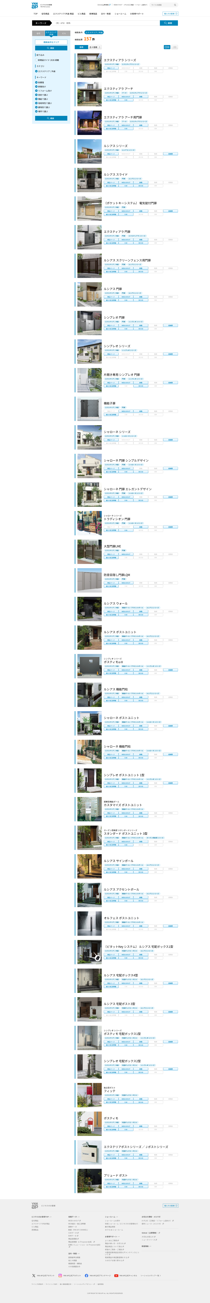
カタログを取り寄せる (113, 1260)
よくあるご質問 (111, 1240)
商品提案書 (72, 1239)
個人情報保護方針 (65, 1284)
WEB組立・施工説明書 (77, 1224)
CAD (125, 100)
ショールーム (120, 13)
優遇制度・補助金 (75, 1263)
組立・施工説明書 (111, 100)
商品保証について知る (113, 1246)
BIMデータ (72, 1236)
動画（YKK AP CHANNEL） (78, 1230)
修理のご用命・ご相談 (113, 1249)
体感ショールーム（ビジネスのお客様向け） (122, 1224)
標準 (81, 47)
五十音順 (93, 47)
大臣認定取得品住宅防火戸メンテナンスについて (122, 1253)
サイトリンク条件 (51, 1284)
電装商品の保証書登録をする (116, 1257)
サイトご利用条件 (37, 1284)
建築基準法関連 (74, 1257)
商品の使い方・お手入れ (114, 1243)
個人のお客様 (169, 13)
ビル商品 (81, 13)
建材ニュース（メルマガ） (152, 1224)
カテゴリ (40, 66)
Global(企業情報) (103, 5)
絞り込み (40, 54)
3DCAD (140, 186)
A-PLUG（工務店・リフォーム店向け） (157, 1221)
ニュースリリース (148, 1240)
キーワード (40, 23)
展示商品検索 (110, 1227)
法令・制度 (106, 13)
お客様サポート (137, 13)
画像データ (72, 1227)
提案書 (170, 154)
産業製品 (93, 13)
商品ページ (111, 68)
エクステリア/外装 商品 (63, 13)
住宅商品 (45, 13)
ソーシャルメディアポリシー (83, 1284)
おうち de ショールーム (114, 1230)
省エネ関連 (72, 1260)
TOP (36, 13)
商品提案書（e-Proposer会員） (80, 1242)
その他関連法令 (74, 1267)
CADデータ (72, 1233)
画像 (140, 97)
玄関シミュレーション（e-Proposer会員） (84, 1245)
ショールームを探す (112, 1221)
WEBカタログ (118, 5)
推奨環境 (100, 1284)
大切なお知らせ (148, 1237)
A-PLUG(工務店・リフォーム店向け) (135, 5)
